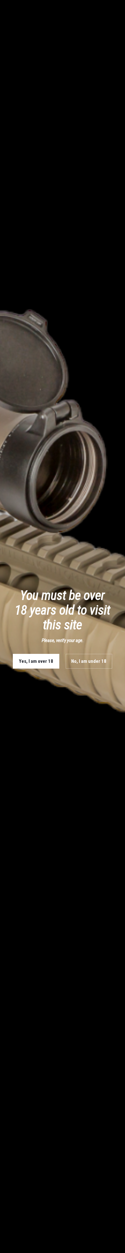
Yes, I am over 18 (36, 661)
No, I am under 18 (88, 661)
